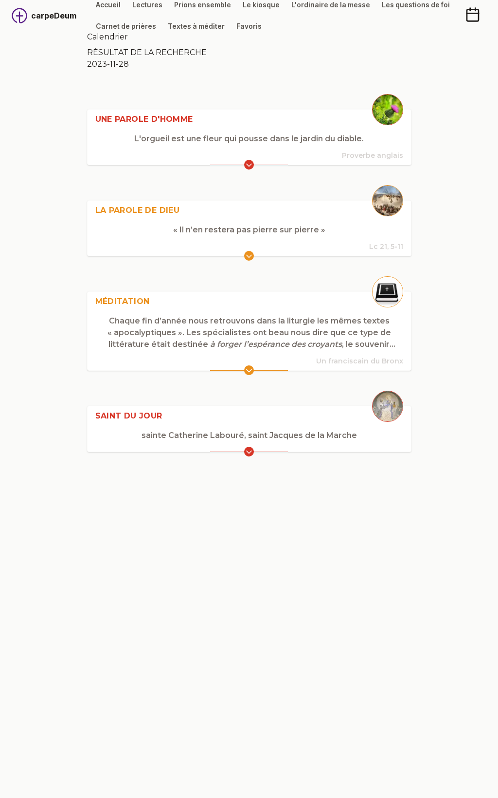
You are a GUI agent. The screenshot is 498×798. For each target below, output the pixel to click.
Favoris (249, 26)
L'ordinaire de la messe (330, 4)
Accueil (108, 4)
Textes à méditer (196, 26)
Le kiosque (261, 4)
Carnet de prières (126, 26)
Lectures (147, 4)
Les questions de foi (416, 4)
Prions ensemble (202, 4)
